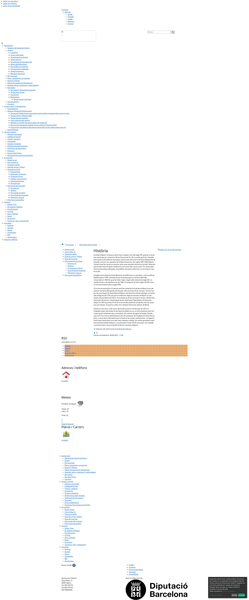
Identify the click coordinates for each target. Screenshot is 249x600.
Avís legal (132, 572)
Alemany (71, 21)
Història (71, 266)
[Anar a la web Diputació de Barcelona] (157, 590)
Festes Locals (69, 249)
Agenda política (70, 353)
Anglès (70, 19)
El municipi (70, 245)
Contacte (64, 10)
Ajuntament (65, 456)
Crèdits (131, 565)
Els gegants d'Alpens (72, 531)
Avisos (67, 351)
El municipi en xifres (75, 268)
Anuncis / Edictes (71, 468)
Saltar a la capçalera (10, 1)
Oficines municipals (72, 484)
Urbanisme (69, 491)
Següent (71, 424)
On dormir (68, 542)
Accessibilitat (133, 574)
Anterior (64, 424)
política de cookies (228, 591)
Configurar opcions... (216, 595)
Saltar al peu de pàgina (11, 6)
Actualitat (64, 547)
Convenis (68, 479)
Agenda (67, 348)
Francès (70, 24)
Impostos (68, 500)
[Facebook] (74, 565)
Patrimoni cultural (74, 273)
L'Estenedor (69, 556)
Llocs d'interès (70, 538)
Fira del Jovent (70, 533)
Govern (67, 461)
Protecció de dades (136, 570)
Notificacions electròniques (75, 496)
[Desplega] (75, 245)
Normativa (68, 475)
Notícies (68, 346)
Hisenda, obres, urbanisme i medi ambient (80, 472)
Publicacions (69, 355)
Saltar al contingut (10, 3)
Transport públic (71, 254)
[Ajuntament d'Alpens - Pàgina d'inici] (78, 36)
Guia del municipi (71, 259)
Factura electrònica (72, 503)
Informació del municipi (88, 245)
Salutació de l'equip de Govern (76, 458)
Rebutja (234, 595)
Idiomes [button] (68, 12)
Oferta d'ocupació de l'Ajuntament (77, 470)
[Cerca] (173, 32)
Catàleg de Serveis (71, 486)
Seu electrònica (70, 477)
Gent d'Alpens (126, 329)
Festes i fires (69, 528)
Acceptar (241, 595)
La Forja (67, 535)
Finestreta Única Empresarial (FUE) (77, 505)
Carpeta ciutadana (71, 493)
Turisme (64, 526)
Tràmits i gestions (71, 489)
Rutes (67, 540)
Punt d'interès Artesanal (76, 270)
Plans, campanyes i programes (76, 465)
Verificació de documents (74, 498)
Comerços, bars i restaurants (75, 545)
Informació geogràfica (73, 275)
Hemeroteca (69, 561)
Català (70, 14)
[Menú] (2, 43)
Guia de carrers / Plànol (73, 256)
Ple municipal (69, 463)
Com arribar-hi (70, 252)
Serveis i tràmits (67, 482)
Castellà (70, 17)
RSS (66, 559)
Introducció (72, 263)
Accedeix (64, 381)
